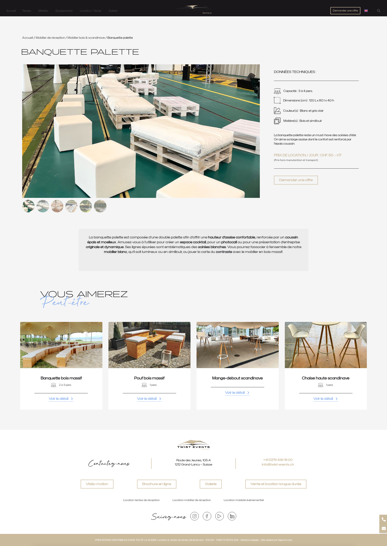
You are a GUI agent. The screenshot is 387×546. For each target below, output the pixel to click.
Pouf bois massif (149, 378)
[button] (378, 10)
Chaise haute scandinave (326, 378)
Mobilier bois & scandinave (86, 37)
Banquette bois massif (61, 378)
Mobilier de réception (50, 37)
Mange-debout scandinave (237, 378)
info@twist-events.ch (278, 464)
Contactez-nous (109, 463)
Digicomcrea (285, 540)
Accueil (27, 37)
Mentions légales (250, 540)
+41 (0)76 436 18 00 (278, 460)
